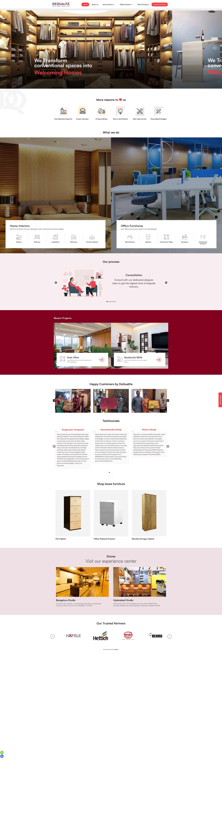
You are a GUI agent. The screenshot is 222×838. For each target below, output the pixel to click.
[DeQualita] (61, 4)
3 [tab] (111, 301)
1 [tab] (107, 301)
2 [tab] (109, 301)
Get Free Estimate (159, 4)
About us (95, 4)
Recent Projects (143, 4)
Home (85, 4)
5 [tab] (115, 301)
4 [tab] (113, 301)
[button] (167, 400)
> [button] (214, 48)
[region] (111, 49)
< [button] (7, 48)
